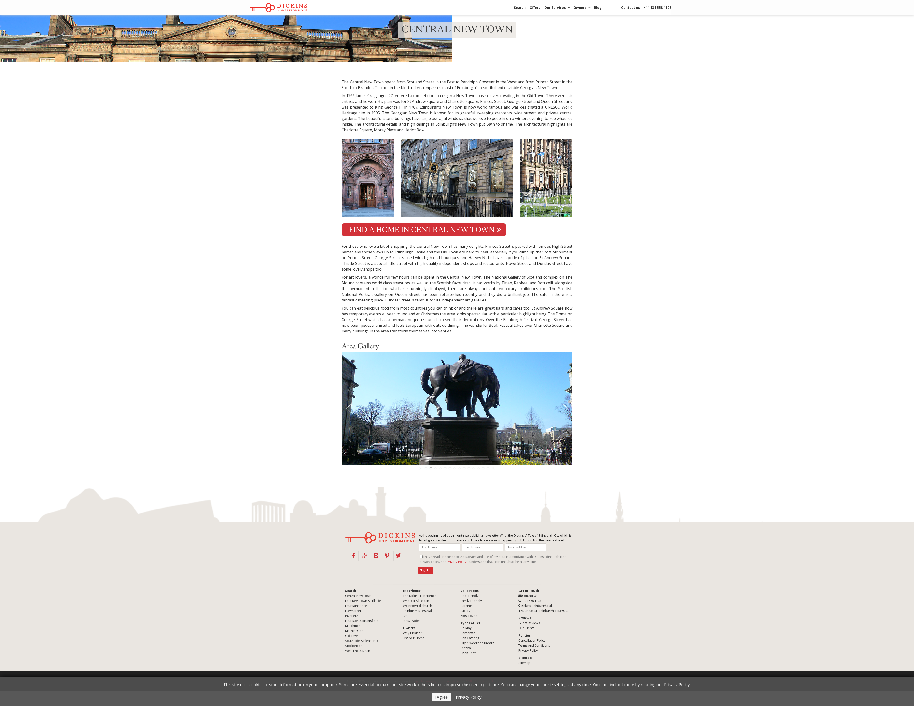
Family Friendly (471, 600)
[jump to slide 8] (459, 467)
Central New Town (358, 595)
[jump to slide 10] (469, 467)
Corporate (468, 633)
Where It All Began (416, 600)
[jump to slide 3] (435, 467)
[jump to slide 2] (430, 467)
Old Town (352, 635)
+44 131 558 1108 (657, 7)
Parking (466, 605)
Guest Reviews (529, 623)
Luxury (465, 610)
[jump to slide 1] (426, 467)
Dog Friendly (469, 595)
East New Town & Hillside (363, 600)
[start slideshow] (421, 467)
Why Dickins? (412, 633)
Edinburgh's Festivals (418, 610)
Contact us (630, 7)
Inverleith (352, 615)
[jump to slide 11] (473, 467)
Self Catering (470, 638)
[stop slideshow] (493, 467)
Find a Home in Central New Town (422, 230)
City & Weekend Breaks (477, 643)
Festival (466, 648)
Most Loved (469, 615)
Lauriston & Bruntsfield (361, 620)
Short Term (469, 653)
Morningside (354, 630)
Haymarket (353, 610)
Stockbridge (353, 645)
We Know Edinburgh (417, 605)
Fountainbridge (356, 605)
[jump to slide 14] (488, 467)
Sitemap (524, 663)
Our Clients (526, 628)
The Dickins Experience (419, 595)
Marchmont (353, 625)
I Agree (441, 697)
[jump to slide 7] (454, 467)
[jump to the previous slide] (348, 409)
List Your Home (413, 638)
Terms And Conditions (534, 645)
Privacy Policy (469, 697)
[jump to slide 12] (478, 467)
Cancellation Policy (531, 640)
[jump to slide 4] (440, 467)
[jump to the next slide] (565, 409)
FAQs (406, 615)
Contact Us (530, 595)
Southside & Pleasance (362, 640)
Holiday (466, 628)
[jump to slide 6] (449, 467)
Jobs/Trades (412, 620)
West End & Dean (357, 650)
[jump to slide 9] (464, 467)
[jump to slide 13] (483, 467)
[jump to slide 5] (445, 467)
